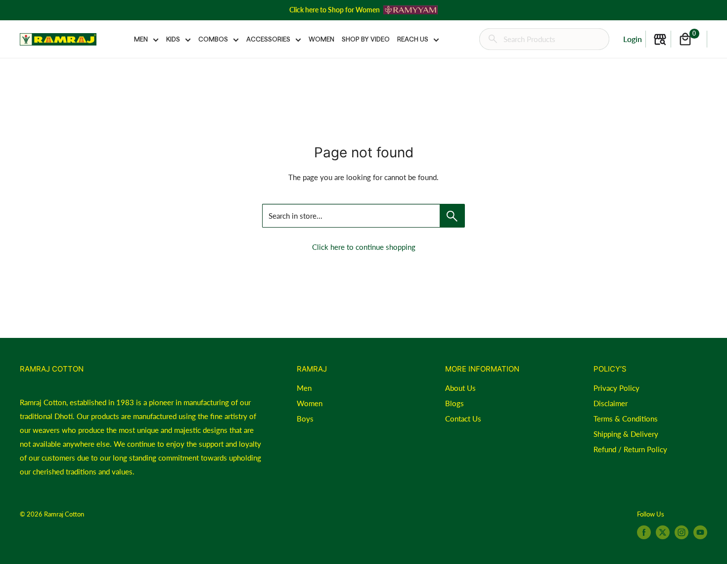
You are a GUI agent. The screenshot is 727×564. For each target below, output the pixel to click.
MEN (141, 39)
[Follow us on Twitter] (663, 532)
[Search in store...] (452, 216)
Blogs (454, 403)
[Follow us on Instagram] (681, 532)
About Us (460, 387)
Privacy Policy (616, 387)
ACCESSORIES (268, 39)
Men (304, 387)
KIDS (173, 39)
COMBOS (213, 39)
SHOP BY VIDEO (366, 39)
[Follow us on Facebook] (644, 532)
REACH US (412, 39)
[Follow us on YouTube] (700, 532)
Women (309, 403)
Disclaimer (610, 403)
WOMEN (321, 39)
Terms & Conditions (625, 418)
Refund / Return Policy (630, 449)
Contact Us (463, 418)
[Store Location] (660, 39)
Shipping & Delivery (625, 433)
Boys (305, 418)
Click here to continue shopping (363, 246)
